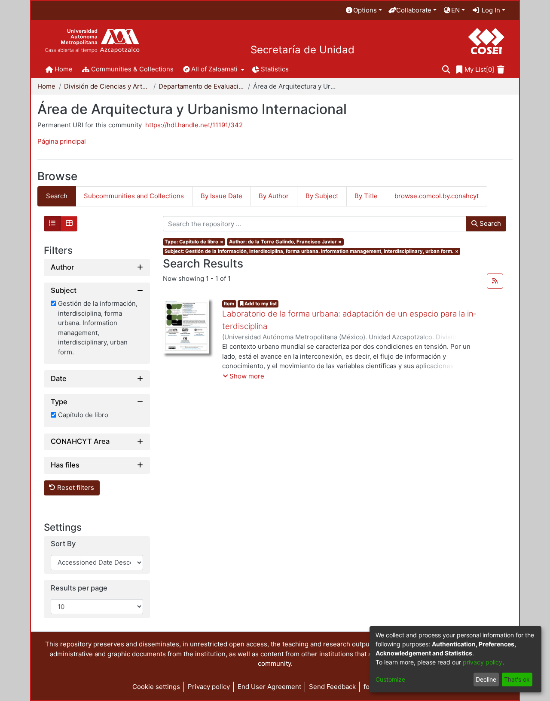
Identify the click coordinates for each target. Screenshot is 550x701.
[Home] (92, 41)
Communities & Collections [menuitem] (132, 69)
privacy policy (482, 662)
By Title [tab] (366, 196)
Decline (486, 679)
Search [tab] (56, 196)
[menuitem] (363, 10)
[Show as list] (52, 223)
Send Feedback (332, 687)
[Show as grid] (69, 223)
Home (46, 86)
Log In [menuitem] (490, 10)
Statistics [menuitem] (275, 69)
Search (489, 223)
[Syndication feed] (495, 281)
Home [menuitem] (64, 69)
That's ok (517, 679)
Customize (390, 679)
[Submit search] (446, 70)
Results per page (79, 588)
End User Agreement (269, 687)
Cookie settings (156, 687)
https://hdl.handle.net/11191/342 (194, 125)
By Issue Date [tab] (221, 196)
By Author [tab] (274, 196)
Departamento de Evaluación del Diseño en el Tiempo (201, 86)
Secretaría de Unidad (302, 50)
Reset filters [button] (74, 488)
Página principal (61, 141)
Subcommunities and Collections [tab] (134, 196)
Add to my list (260, 304)
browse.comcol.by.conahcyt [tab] (436, 196)
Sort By (63, 544)
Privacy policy (209, 687)
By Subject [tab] (322, 196)
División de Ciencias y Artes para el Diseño (107, 86)
